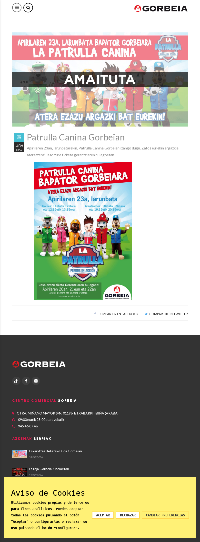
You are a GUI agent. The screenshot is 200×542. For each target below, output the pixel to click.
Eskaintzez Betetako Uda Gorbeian (55, 451)
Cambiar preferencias (165, 515)
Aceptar (103, 515)
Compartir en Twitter (168, 314)
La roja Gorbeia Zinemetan (49, 469)
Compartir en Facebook (118, 314)
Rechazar (128, 515)
